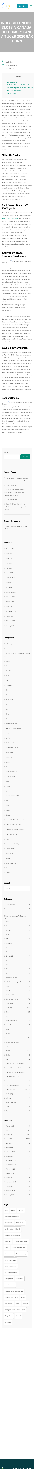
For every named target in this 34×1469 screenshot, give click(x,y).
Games (8, 762)
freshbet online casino (20, 1241)
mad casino (20, 1278)
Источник (8, 1322)
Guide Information (11, 772)
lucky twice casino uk (11, 1272)
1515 (7, 680)
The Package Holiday (12, 844)
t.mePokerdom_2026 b (13, 834)
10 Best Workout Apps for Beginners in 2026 (16, 917)
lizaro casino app (21, 1254)
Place (17, 1303)
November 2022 (11, 611)
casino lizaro (9, 1223)
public (8, 805)
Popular (25, 1303)
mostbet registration (11, 1297)
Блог (7, 868)
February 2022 (10, 621)
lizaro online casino (10, 1266)
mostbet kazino (9, 1285)
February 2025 (10, 597)
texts (7, 839)
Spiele (8, 815)
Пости (8, 872)
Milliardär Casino (12, 82)
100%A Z (9, 661)
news (7, 791)
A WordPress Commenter (14, 526)
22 (6, 690)
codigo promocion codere (12, 1235)
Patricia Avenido (11, 65)
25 (6, 695)
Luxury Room (9, 1278)
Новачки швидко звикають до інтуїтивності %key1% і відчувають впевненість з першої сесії (15, 492)
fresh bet (8, 1241)
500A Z (8, 714)
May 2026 (9, 563)
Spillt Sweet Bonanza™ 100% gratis (18, 85)
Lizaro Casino (10, 776)
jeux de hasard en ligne (18, 1247)
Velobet (8, 858)
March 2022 (9, 616)
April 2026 (9, 568)
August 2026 (10, 549)
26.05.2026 (9, 699)
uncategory (9, 853)
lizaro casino (9, 1254)
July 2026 (9, 553)
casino (8, 738)
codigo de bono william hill (12, 1229)
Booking (21, 1210)
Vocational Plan (11, 863)
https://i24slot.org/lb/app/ (10, 218)
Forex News (10, 752)
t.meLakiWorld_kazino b (13, 824)
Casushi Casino (12, 93)
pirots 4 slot (8, 1303)
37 (6, 704)
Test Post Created (11, 485)
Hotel (6, 1247)
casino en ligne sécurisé (12, 1216)
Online (23, 1297)
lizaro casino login (10, 1260)
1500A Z (8, 670)
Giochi (8, 767)
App (6, 1210)
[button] (22, 6)
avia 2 (13, 1210)
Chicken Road (20, 1223)
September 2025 (11, 592)
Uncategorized (10, 848)
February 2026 (10, 578)
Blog (7, 733)
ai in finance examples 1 (13, 728)
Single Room (8, 1316)
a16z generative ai (11, 723)
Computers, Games (12, 747)
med (7, 781)
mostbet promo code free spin (14, 1291)
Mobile (8, 786)
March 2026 (9, 573)
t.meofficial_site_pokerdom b (15, 829)
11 (6, 666)
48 (7, 709)
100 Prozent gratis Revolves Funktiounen (20, 87)
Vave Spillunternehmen (14, 90)
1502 (7, 675)
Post (7, 800)
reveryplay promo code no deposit (15, 1310)
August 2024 (10, 602)
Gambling (9, 757)
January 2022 (10, 626)
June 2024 (9, 606)
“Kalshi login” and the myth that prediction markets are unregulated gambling (15, 506)
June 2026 (9, 558)
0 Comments (9, 68)
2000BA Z (9, 685)
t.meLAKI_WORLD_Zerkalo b (15, 820)
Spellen (8, 810)
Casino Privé (10, 743)
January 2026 (10, 582)
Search (6, 452)
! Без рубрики (10, 644)
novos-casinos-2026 (12, 796)
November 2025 (11, 587)
